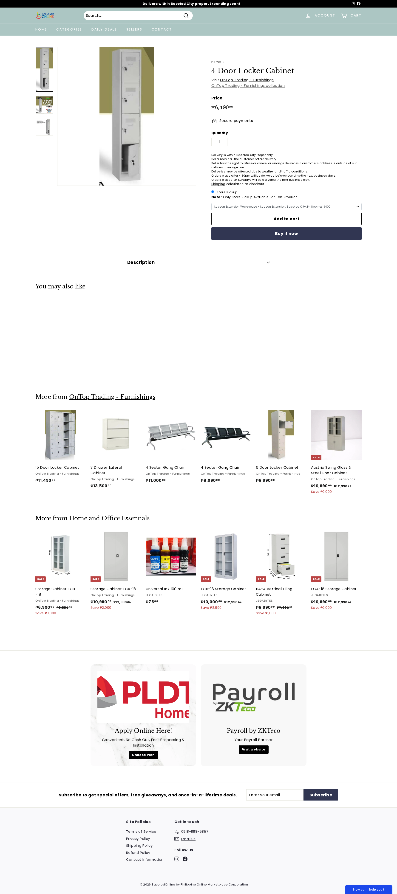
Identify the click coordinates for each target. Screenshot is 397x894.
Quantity (219, 133)
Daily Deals (104, 29)
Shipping (218, 184)
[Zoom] (126, 116)
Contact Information (145, 859)
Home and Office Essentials (109, 518)
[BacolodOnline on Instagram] (176, 859)
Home (41, 29)
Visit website (253, 749)
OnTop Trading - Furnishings (247, 80)
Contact (162, 29)
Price (216, 98)
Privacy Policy (138, 838)
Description (141, 262)
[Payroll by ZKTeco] (254, 697)
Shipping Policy (139, 845)
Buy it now (286, 233)
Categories (69, 29)
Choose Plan (143, 755)
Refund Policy (138, 852)
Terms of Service (141, 831)
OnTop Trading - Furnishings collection (248, 85)
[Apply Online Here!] (143, 697)
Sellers (134, 29)
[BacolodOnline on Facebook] (185, 859)
